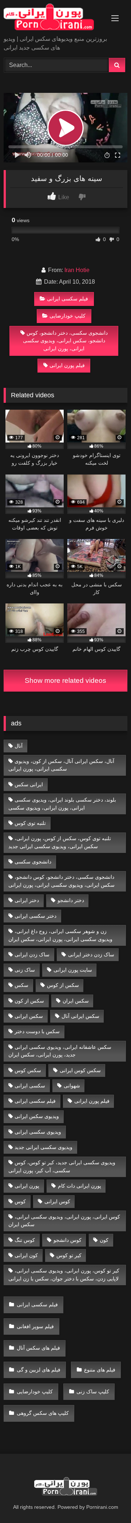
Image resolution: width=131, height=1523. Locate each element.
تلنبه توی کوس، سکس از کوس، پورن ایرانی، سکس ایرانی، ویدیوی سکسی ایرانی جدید (59, 842)
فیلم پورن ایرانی (67, 365)
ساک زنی (25, 970)
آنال (19, 746)
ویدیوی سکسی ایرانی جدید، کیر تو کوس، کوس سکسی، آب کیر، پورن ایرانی (62, 1166)
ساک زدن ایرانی (32, 954)
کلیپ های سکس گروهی (43, 1413)
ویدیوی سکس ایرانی (37, 1116)
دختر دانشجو (70, 900)
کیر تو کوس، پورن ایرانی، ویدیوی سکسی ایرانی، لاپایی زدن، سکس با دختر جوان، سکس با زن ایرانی (64, 1275)
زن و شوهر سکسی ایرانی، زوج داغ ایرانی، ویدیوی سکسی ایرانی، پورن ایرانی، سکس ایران (60, 935)
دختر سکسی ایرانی (35, 916)
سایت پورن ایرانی (72, 970)
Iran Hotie (77, 270)
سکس (21, 985)
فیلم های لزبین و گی (38, 1370)
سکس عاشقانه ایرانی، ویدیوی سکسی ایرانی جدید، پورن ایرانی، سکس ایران (60, 1051)
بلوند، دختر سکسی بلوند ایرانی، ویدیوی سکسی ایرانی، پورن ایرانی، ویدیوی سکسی (62, 804)
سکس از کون (29, 1001)
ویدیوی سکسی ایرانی (38, 1132)
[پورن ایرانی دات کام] (54, 18)
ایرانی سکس (29, 784)
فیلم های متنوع (99, 1370)
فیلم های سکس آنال (38, 1348)
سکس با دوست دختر (37, 1031)
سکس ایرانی (29, 1016)
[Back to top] (108, 1501)
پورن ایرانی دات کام (79, 1186)
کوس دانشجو (67, 1240)
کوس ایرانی (57, 1201)
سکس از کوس (63, 985)
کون (104, 1240)
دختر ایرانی (27, 900)
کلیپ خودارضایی (67, 316)
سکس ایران (76, 1001)
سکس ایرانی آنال (80, 1016)
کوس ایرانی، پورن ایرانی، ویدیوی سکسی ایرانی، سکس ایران (64, 1221)
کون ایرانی (26, 1255)
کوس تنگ (25, 1240)
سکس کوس (28, 1070)
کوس (20, 1201)
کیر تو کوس (69, 1255)
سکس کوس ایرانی (80, 1070)
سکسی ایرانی (30, 1086)
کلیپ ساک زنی (92, 1391)
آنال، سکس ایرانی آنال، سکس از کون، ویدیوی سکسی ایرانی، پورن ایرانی (61, 765)
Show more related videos (65, 680)
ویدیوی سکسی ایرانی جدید (43, 1147)
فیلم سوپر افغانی (35, 1326)
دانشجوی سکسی (33, 862)
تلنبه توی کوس (30, 823)
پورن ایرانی (27, 1186)
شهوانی (72, 1086)
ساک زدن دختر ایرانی (91, 954)
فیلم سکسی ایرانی (67, 299)
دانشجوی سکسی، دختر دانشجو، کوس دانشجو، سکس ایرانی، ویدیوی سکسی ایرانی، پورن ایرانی (65, 340)
